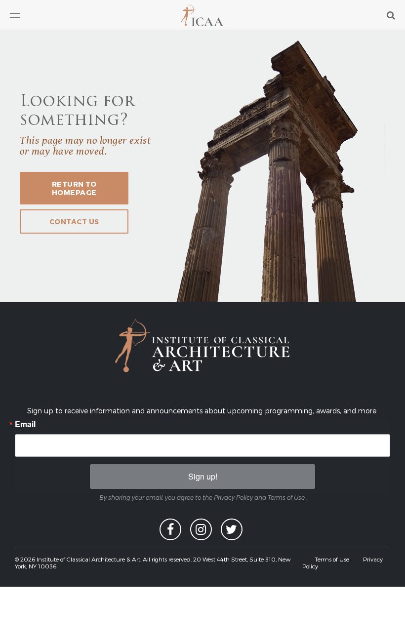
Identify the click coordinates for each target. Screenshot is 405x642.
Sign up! (202, 476)
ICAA (202, 15)
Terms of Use (332, 559)
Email (25, 424)
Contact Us (74, 221)
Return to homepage (74, 188)
